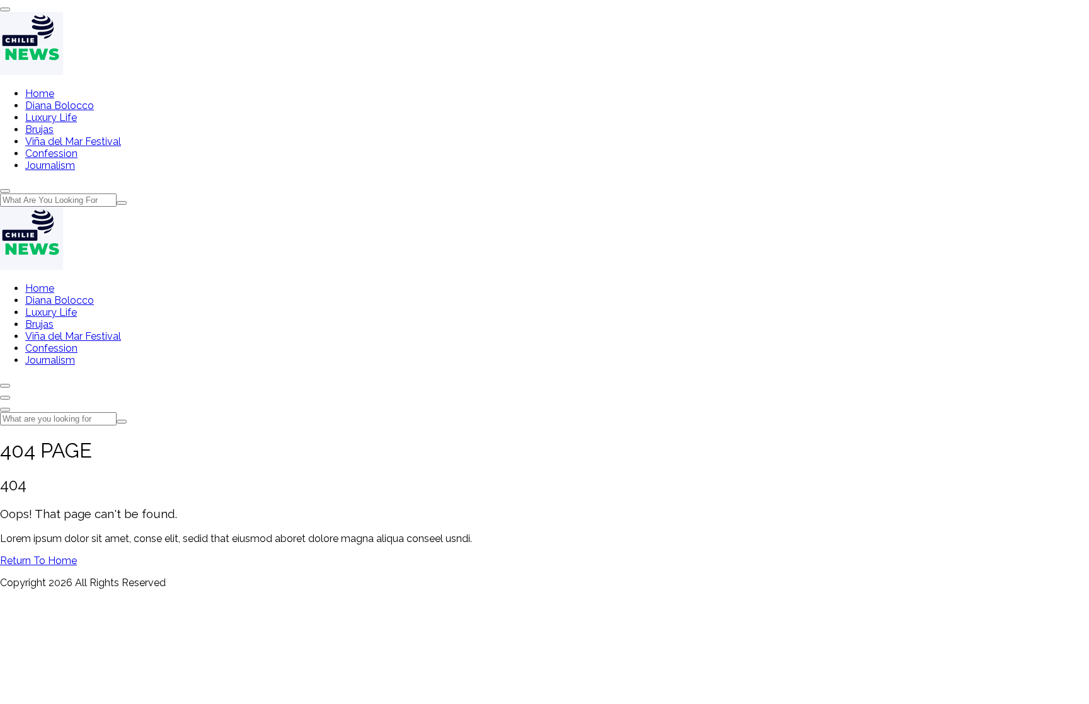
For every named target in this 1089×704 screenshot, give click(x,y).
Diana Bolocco (59, 106)
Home (39, 94)
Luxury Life (51, 118)
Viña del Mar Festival (73, 141)
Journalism (50, 165)
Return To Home (38, 561)
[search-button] (122, 203)
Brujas (39, 130)
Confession (51, 153)
